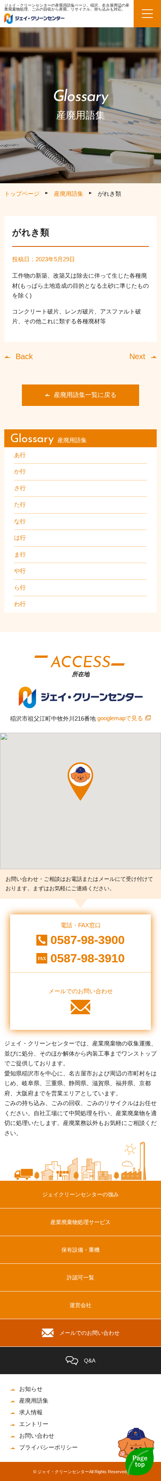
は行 (20, 537)
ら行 (20, 587)
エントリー (33, 1424)
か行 (20, 471)
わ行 (20, 604)
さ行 (20, 488)
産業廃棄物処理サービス (80, 1222)
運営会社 (80, 1305)
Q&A (89, 1360)
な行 (20, 521)
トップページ (21, 193)
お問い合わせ (36, 1435)
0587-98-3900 (87, 940)
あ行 (20, 455)
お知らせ (31, 1388)
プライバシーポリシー (48, 1447)
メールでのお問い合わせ (89, 1333)
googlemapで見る (120, 718)
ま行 (20, 554)
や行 (20, 570)
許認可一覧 (80, 1277)
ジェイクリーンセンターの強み (80, 1194)
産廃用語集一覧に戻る (85, 395)
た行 (20, 504)
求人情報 (31, 1412)
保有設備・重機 (80, 1250)
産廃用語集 (68, 193)
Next (137, 356)
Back (24, 356)
